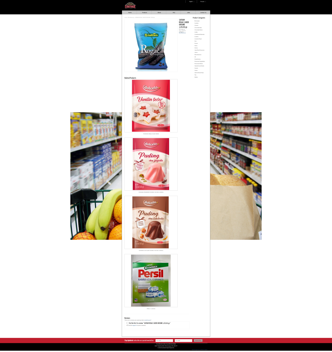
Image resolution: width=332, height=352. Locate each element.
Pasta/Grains (198, 59)
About (159, 12)
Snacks (196, 68)
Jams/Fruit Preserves (199, 50)
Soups (196, 70)
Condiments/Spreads (199, 34)
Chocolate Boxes (199, 30)
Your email (178, 340)
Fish (196, 41)
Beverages (197, 21)
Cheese (196, 25)
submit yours (148, 320)
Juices (196, 52)
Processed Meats (199, 63)
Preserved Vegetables (200, 61)
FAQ (174, 12)
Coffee (196, 32)
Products (144, 12)
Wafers (196, 77)
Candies (197, 23)
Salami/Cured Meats (199, 66)
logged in (134, 325)
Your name (158, 340)
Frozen (196, 43)
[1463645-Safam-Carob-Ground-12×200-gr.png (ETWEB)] (151, 45)
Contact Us (203, 12)
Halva (196, 45)
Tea (195, 75)
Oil (195, 57)
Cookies (196, 36)
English (191, 1)
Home (130, 12)
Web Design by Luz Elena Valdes (200, 349)
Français (202, 1)
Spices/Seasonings (199, 72)
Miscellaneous (131, 17)
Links (188, 12)
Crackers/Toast (198, 39)
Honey (196, 48)
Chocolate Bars (198, 27)
